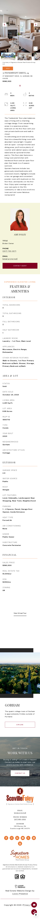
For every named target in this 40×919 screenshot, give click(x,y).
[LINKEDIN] (17, 838)
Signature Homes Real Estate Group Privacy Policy (20, 865)
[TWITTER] (28, 838)
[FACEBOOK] (6, 838)
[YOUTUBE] (23, 838)
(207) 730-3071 (9, 251)
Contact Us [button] (20, 773)
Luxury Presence (20, 894)
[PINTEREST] (34, 838)
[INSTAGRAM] (12, 838)
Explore (20, 725)
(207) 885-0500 (20, 819)
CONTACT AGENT (20, 266)
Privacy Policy (29, 905)
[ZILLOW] (20, 843)
